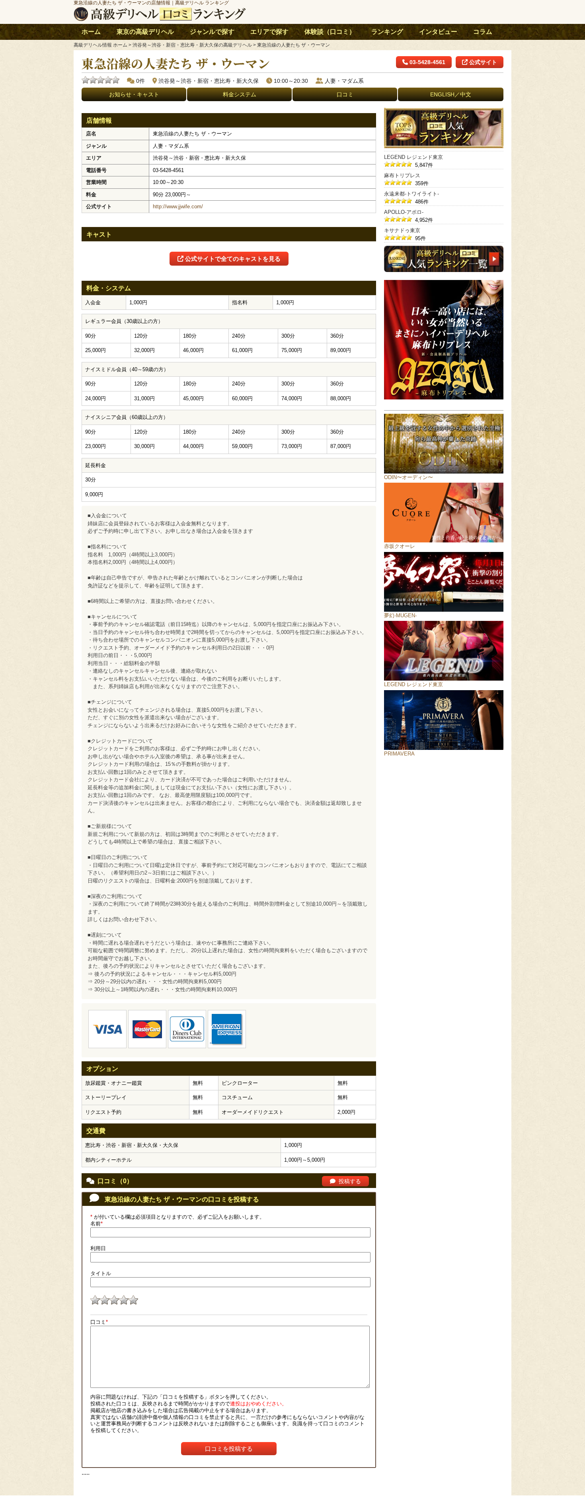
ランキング (387, 31)
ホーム (91, 31)
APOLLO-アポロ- (403, 212)
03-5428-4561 (426, 62)
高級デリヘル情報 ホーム (100, 45)
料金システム (239, 94)
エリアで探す (269, 31)
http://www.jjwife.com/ (178, 206)
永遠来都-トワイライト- (411, 194)
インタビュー (438, 31)
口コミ (345, 94)
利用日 (98, 1248)
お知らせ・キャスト (134, 94)
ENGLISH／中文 (450, 94)
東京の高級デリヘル (145, 31)
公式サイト (482, 62)
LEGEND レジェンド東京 (413, 157)
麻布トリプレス (402, 175)
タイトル (100, 1273)
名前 (96, 1224)
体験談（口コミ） (329, 31)
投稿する (350, 1181)
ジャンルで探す (212, 31)
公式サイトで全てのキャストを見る (232, 258)
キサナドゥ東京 (402, 230)
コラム (482, 31)
